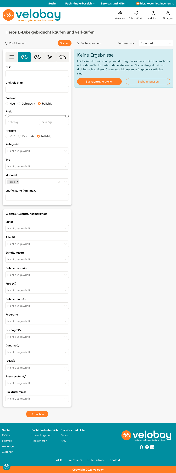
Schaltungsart (15, 252)
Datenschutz (95, 460)
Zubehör (7, 451)
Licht (9, 361)
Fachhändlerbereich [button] (78, 3)
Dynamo (11, 345)
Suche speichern (91, 43)
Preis (9, 111)
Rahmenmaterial (16, 268)
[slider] (7, 115)
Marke (10, 175)
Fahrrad (7, 440)
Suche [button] (52, 3)
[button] (17, 182)
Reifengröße (14, 330)
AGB (59, 460)
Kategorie (12, 144)
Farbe (9, 283)
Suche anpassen (148, 81)
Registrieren (39, 440)
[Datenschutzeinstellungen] (6, 466)
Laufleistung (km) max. (21, 190)
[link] (12, 57)
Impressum (75, 460)
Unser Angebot (41, 435)
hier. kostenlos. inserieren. (157, 3)
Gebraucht (28, 103)
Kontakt (115, 460)
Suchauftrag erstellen (99, 81)
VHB (12, 136)
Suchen (64, 43)
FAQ (63, 440)
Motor (9, 221)
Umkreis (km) (14, 82)
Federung (12, 314)
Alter (9, 237)
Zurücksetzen (17, 43)
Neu (12, 103)
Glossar (65, 435)
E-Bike (6, 435)
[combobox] (7, 74)
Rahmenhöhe (14, 299)
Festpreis (28, 136)
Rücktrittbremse (16, 392)
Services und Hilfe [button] (113, 3)
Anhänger (8, 446)
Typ (8, 159)
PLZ (8, 67)
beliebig (47, 103)
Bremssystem (14, 376)
